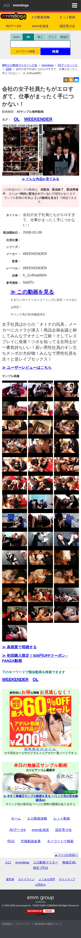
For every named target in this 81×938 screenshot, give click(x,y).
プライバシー (23, 923)
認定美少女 (67, 26)
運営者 (10, 879)
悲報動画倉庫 (31, 841)
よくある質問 (47, 879)
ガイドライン (26, 879)
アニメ (52, 37)
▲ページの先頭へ (66, 855)
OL (17, 119)
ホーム (16, 818)
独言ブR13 (40, 867)
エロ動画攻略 (40, 17)
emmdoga (22, 862)
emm (16, 37)
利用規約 (7, 923)
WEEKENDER (38, 119)
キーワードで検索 (60, 841)
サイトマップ (67, 879)
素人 (40, 37)
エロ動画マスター (45, 862)
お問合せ (40, 884)
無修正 (64, 37)
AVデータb (13, 26)
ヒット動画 (67, 17)
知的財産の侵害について (48, 923)
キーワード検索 (25, 51)
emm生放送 (40, 26)
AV (28, 37)
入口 (6, 5)
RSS (11, 841)
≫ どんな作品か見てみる (40, 179)
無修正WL (69, 862)
